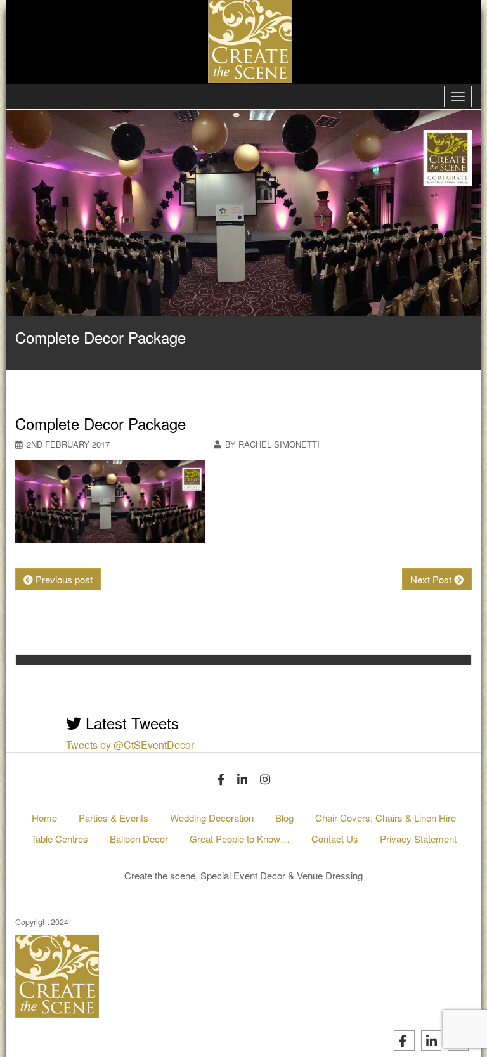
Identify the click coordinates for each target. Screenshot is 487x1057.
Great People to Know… (240, 838)
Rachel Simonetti (225, 676)
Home (44, 817)
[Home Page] (243, 40)
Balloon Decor (139, 838)
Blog (284, 817)
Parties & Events (113, 817)
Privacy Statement (418, 838)
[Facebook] (221, 779)
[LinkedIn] (242, 779)
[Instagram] (265, 779)
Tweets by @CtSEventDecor (130, 744)
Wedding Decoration (212, 817)
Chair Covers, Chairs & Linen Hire (385, 817)
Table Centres (59, 838)
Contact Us (334, 838)
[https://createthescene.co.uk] (120, 699)
